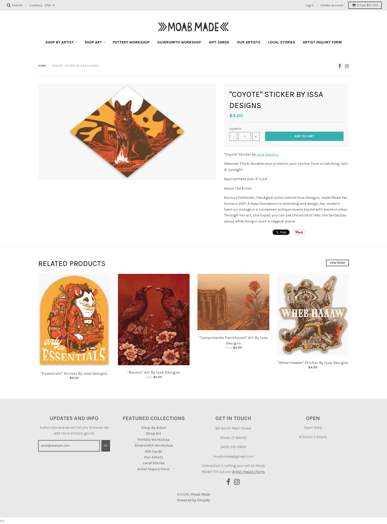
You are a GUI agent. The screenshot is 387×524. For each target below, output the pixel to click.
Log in (310, 5)
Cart (367, 5)
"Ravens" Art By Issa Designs (153, 372)
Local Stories (281, 42)
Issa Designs (268, 154)
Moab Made (200, 494)
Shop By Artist (59, 42)
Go (105, 445)
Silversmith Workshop (179, 42)
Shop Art (93, 42)
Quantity (235, 129)
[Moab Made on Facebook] (339, 66)
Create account (332, 5)
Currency (35, 5)
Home (42, 65)
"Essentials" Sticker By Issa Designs (74, 373)
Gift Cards (219, 42)
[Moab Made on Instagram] (347, 66)
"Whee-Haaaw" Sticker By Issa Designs (312, 362)
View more (337, 263)
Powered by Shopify (193, 500)
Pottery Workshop (131, 42)
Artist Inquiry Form (322, 42)
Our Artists (248, 42)
